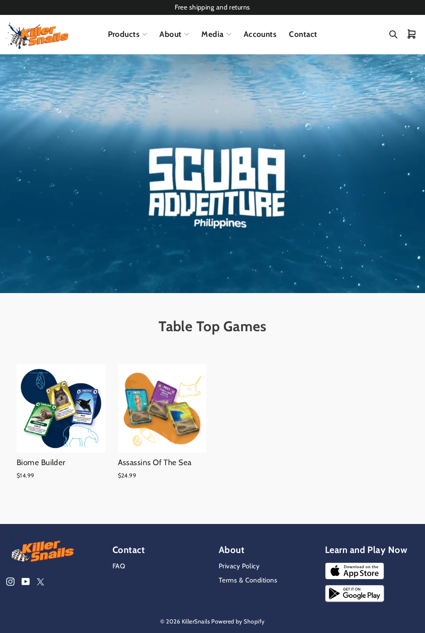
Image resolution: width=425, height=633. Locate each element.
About (170, 34)
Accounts (260, 34)
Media (212, 34)
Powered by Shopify (237, 621)
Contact (303, 34)
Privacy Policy (239, 566)
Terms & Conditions (248, 580)
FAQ (118, 566)
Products (124, 34)
